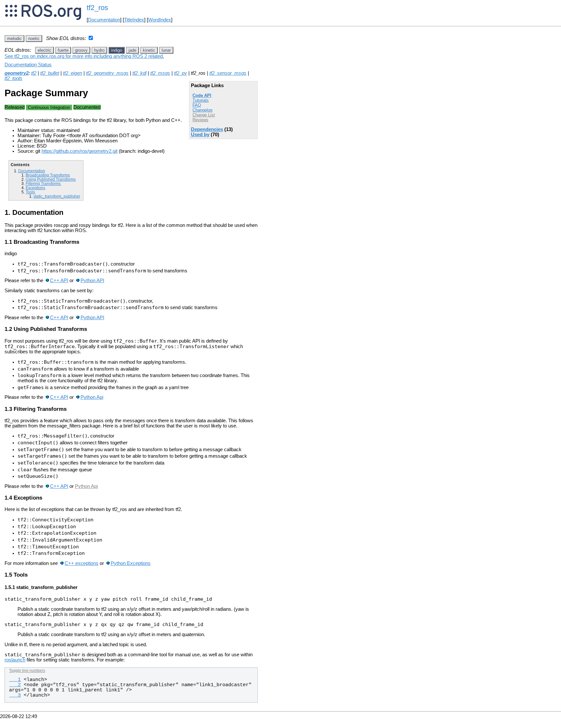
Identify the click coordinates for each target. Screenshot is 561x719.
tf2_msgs (160, 73)
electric (44, 50)
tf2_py (180, 73)
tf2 (33, 73)
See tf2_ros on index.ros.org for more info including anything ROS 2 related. (84, 56)
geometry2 (17, 73)
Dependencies (207, 129)
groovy (81, 50)
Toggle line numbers (27, 670)
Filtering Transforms (43, 183)
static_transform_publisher (56, 196)
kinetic (149, 50)
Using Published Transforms (51, 179)
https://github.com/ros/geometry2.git (80, 151)
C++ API (59, 280)
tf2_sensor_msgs (227, 73)
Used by (200, 134)
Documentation (104, 19)
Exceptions (35, 188)
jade (132, 50)
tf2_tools (13, 78)
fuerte (63, 50)
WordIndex (159, 19)
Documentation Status (28, 64)
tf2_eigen (72, 73)
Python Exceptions (131, 563)
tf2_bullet (49, 73)
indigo (116, 50)
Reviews (200, 119)
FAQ (197, 105)
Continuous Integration (49, 107)
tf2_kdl (139, 73)
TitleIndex (134, 19)
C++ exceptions (81, 563)
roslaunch (15, 659)
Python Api (92, 397)
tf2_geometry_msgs (107, 73)
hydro (99, 50)
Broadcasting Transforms (48, 175)
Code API (202, 95)
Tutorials (201, 100)
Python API (92, 280)
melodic (14, 38)
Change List (204, 114)
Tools (30, 192)
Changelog (202, 110)
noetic (34, 38)
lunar (166, 50)
